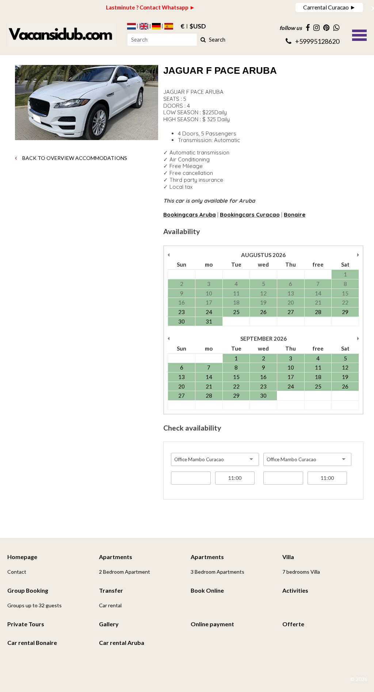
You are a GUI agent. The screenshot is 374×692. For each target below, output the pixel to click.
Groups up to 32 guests (34, 605)
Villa (288, 556)
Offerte (293, 623)
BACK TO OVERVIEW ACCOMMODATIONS (74, 158)
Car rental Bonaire (32, 642)
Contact (16, 572)
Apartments (115, 556)
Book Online (207, 590)
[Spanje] (168, 26)
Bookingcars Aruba (189, 214)
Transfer (111, 590)
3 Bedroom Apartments (217, 572)
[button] (359, 34)
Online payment (212, 623)
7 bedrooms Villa (301, 572)
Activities (295, 590)
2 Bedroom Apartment (124, 572)
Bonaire (294, 214)
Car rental (110, 605)
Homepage (22, 556)
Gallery (109, 623)
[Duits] (156, 26)
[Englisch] (144, 26)
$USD (198, 26)
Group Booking (27, 590)
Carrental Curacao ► (329, 7)
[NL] (131, 26)
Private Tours (25, 623)
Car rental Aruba (121, 642)
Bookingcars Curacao (250, 214)
